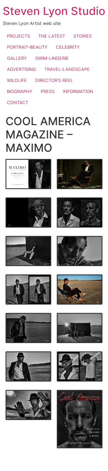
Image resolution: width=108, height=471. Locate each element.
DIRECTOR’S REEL (54, 80)
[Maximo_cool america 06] (28, 251)
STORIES (82, 36)
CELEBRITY (68, 47)
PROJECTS (18, 36)
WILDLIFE (17, 80)
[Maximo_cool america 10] (28, 328)
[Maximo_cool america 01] (79, 419)
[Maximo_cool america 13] (79, 366)
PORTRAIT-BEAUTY (27, 47)
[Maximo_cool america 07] (79, 251)
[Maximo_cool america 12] (28, 366)
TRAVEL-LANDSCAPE (67, 69)
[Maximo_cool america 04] (28, 212)
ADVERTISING (21, 69)
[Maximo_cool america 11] (79, 328)
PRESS (48, 91)
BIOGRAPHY (19, 91)
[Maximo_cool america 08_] (28, 289)
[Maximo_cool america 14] (28, 405)
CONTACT (17, 102)
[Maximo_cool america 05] (79, 212)
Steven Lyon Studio (54, 11)
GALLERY (17, 58)
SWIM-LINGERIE (52, 58)
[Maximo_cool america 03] (79, 174)
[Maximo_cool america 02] (28, 174)
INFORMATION (78, 91)
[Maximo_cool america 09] (79, 289)
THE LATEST (51, 36)
